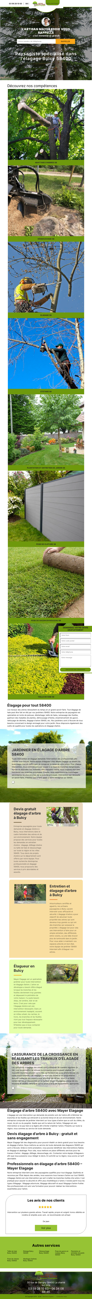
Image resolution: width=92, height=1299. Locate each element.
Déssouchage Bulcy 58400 (44, 1252)
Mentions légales (48, 1296)
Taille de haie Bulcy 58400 (12, 1252)
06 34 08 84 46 (53, 1290)
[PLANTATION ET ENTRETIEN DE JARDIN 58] (46, 432)
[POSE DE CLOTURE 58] (46, 508)
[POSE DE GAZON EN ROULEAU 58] (46, 585)
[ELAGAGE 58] (46, 279)
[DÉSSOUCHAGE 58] (46, 203)
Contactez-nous (61, 1296)
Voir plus (46, 1228)
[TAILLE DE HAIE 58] (46, 661)
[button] (60, 628)
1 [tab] (13, 782)
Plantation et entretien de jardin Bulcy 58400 (77, 1253)
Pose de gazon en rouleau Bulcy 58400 (61, 1253)
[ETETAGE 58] (46, 356)
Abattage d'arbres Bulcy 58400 (30, 1260)
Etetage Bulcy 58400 (28, 1252)
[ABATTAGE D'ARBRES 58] (46, 127)
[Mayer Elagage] (46, 1275)
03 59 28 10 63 (38, 1288)
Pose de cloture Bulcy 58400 (13, 1260)
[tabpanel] (46, 764)
